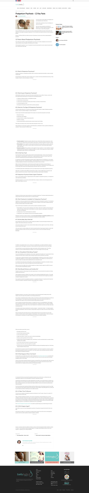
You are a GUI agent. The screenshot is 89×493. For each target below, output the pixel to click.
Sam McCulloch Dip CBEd (21, 16)
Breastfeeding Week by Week (54, 483)
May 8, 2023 (23, 17)
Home (18, 8)
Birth (31, 8)
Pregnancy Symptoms (39, 481)
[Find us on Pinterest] (20, 1)
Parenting (59, 8)
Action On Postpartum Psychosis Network (24, 403)
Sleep (40, 8)
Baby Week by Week (39, 484)
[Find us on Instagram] (17, 1)
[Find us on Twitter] (19, 1)
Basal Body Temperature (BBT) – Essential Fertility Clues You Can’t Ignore (67, 32)
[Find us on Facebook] (16, 1)
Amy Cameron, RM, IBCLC (63, 40)
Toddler (54, 8)
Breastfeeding (49, 8)
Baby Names (44, 8)
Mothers (34, 8)
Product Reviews (38, 478)
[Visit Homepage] (20, 4)
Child (57, 8)
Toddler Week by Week (54, 485)
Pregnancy (28, 8)
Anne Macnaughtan (62, 44)
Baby (38, 8)
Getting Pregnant (22, 8)
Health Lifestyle (64, 8)
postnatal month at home (43, 355)
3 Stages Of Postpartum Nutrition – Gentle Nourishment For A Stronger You (67, 27)
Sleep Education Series (54, 481)
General (69, 8)
